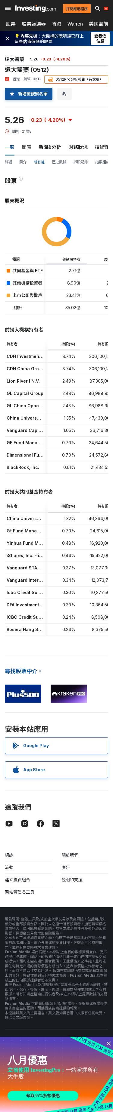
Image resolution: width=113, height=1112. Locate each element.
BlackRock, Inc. (23, 467)
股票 (11, 23)
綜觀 (8, 162)
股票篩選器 (34, 23)
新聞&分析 (50, 147)
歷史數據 (59, 162)
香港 (56, 23)
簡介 (23, 162)
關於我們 (69, 855)
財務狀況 (78, 147)
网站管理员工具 (19, 892)
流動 (9, 867)
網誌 (9, 855)
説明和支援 (72, 879)
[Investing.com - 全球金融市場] (35, 8)
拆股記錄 (81, 162)
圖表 (26, 147)
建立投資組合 (17, 879)
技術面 (102, 147)
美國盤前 (98, 23)
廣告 (65, 867)
